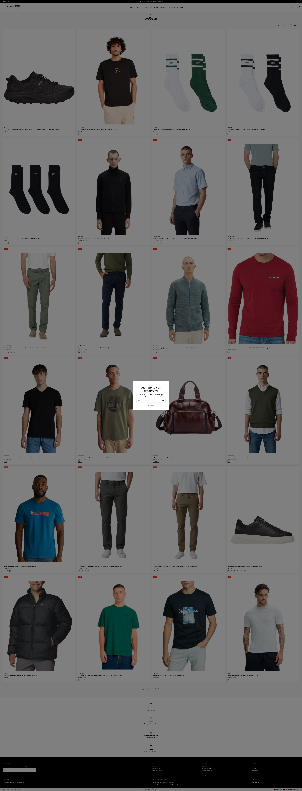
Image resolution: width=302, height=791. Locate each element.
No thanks (151, 405)
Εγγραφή (161, 400)
